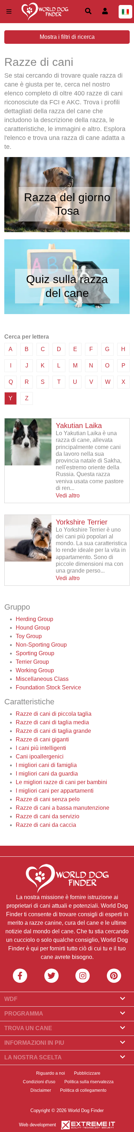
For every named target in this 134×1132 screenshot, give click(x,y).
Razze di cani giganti (42, 739)
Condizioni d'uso (39, 1081)
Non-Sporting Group (41, 645)
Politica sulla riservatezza (89, 1081)
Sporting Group (35, 653)
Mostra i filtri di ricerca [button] (67, 37)
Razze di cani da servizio (47, 816)
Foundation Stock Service (48, 687)
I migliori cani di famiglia (46, 765)
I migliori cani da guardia (47, 774)
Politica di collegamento (83, 1090)
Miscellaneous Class (42, 679)
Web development (37, 1124)
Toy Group (29, 636)
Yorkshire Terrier (82, 522)
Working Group (35, 670)
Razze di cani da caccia (46, 825)
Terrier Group (32, 662)
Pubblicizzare (87, 1073)
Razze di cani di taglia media (52, 722)
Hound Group (33, 628)
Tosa (67, 210)
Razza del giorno (67, 197)
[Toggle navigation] (9, 11)
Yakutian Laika (79, 425)
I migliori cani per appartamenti (55, 791)
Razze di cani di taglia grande (53, 731)
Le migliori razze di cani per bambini (61, 782)
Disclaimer (40, 1090)
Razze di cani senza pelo (48, 799)
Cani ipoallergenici (40, 756)
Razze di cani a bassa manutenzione (62, 808)
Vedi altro (68, 495)
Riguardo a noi (50, 1073)
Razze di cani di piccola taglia (53, 714)
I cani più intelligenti (41, 748)
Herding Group (34, 619)
